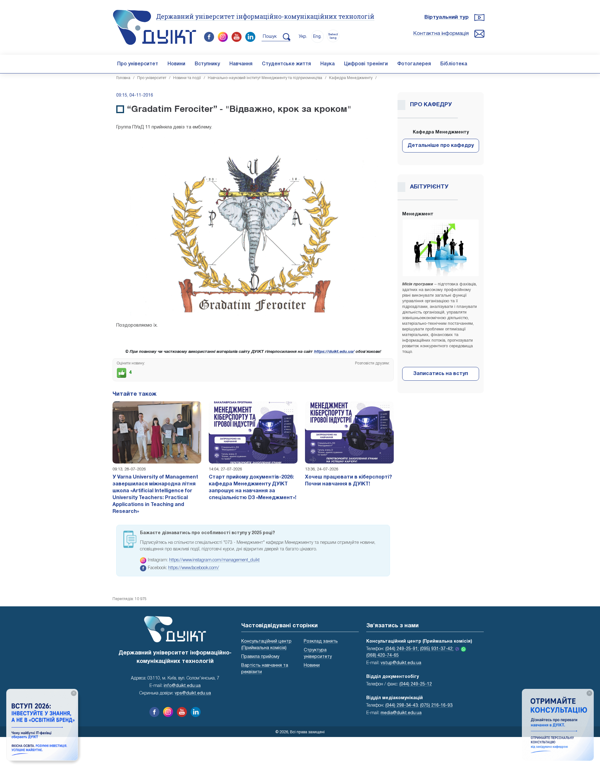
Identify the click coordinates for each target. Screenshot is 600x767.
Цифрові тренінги (366, 64)
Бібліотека (453, 64)
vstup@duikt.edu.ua (401, 663)
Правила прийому (260, 657)
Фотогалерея (414, 64)
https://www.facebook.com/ (193, 568)
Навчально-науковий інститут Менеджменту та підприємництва (265, 78)
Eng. (317, 37)
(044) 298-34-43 (401, 706)
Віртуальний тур (446, 17)
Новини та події (187, 78)
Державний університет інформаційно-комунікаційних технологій (265, 16)
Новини (176, 64)
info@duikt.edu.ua (182, 686)
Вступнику (207, 64)
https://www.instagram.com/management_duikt (214, 560)
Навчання (240, 64)
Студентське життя (286, 64)
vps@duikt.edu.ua (193, 693)
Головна (123, 78)
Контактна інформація (441, 33)
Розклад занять (321, 641)
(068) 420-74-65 (382, 656)
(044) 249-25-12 (415, 684)
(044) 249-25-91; (402, 649)
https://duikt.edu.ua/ (334, 352)
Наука (327, 64)
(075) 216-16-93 (436, 706)
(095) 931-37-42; (436, 649)
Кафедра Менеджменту (350, 78)
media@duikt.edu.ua (401, 713)
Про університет (137, 64)
